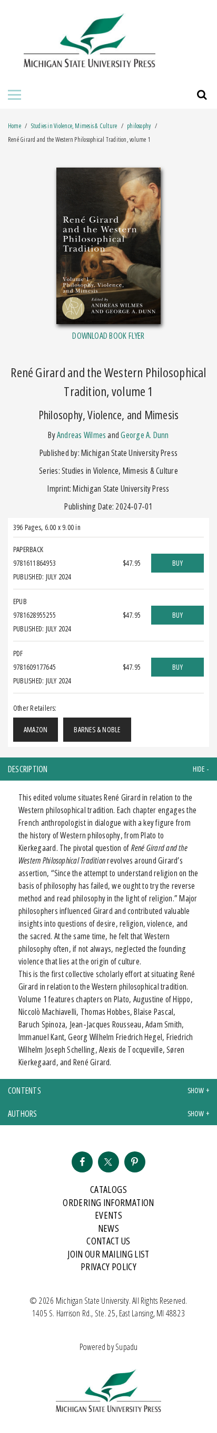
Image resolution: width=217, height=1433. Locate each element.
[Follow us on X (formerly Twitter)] (108, 1161)
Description (28, 769)
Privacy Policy (108, 1266)
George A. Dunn (145, 435)
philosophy (139, 125)
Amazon (35, 729)
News (108, 1228)
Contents (24, 1090)
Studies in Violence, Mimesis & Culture (75, 125)
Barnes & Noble (97, 729)
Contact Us (108, 1240)
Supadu (126, 1347)
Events (108, 1215)
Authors (22, 1113)
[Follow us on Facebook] (82, 1161)
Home (14, 125)
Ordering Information (108, 1202)
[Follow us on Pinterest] (134, 1161)
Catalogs (108, 1189)
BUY (177, 563)
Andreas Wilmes (81, 435)
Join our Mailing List (108, 1254)
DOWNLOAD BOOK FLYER (108, 335)
